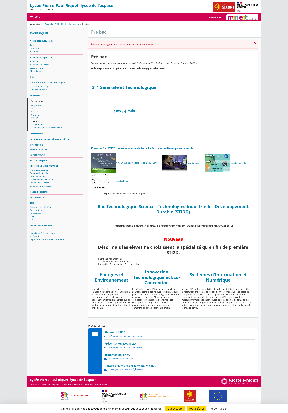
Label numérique (38, 176)
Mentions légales (50, 384)
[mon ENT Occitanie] (242, 17)
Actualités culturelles (42, 40)
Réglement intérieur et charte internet (47, 239)
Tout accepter (175, 408)
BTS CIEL (34, 114)
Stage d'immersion (39, 148)
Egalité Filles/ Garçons (40, 182)
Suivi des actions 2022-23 (42, 89)
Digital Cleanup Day (39, 86)
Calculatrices (36, 210)
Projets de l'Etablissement (44, 165)
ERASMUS (35, 95)
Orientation (36, 144)
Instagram (35, 48)
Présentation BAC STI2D (120, 343)
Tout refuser (196, 408)
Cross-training (36, 67)
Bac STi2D (35, 108)
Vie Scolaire (35, 236)
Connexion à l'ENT (38, 213)
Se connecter (215, 17)
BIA (32, 76)
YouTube (34, 51)
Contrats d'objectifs (39, 173)
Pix (31, 219)
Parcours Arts (37, 154)
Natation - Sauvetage (40, 64)
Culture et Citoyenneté (40, 185)
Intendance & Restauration (42, 233)
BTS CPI (34, 111)
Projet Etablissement (39, 169)
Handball (34, 61)
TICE (32, 202)
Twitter (33, 45)
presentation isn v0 (117, 355)
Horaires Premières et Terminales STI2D (130, 366)
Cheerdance (35, 71)
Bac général (36, 105)
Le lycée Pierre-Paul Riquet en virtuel (50, 139)
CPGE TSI (34, 118)
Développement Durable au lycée (48, 82)
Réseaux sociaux (39, 191)
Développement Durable (41, 179)
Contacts (34, 384)
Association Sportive (41, 57)
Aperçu (137, 336)
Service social (37, 197)
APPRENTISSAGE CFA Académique (46, 127)
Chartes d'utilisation (72, 384)
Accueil (48, 23)
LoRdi (32, 216)
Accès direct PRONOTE (40, 206)
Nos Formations (37, 124)
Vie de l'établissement (42, 225)
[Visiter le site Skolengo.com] (239, 383)
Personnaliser (218, 408)
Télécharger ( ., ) (120, 336)
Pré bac (34, 121)
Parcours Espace (39, 160)
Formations (75, 23)
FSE (31, 229)
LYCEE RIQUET (61, 23)
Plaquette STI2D (115, 332)
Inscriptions (36, 133)
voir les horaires (123, 181)
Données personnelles (96, 384)
